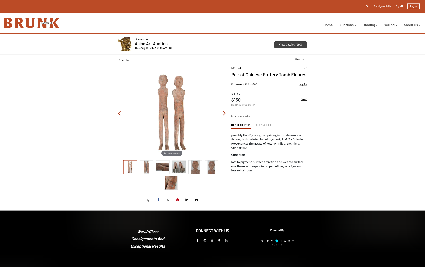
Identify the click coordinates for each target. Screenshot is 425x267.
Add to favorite (305, 68)
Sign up (400, 6)
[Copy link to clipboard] (148, 200)
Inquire (303, 84)
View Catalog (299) (290, 44)
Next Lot (300, 59)
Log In (413, 6)
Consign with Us (382, 6)
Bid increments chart (241, 116)
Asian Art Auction (151, 43)
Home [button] (328, 25)
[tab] (241, 126)
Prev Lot (124, 60)
